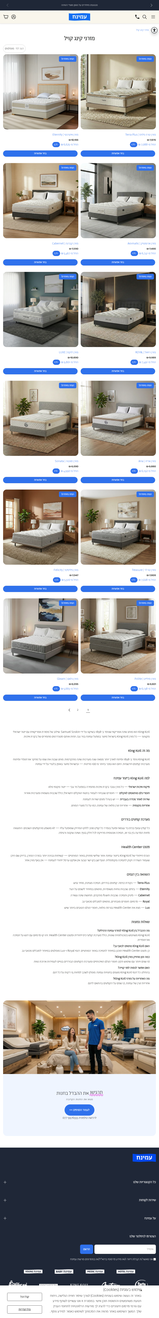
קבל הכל (24, 1297)
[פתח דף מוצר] (118, 91)
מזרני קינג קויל (142, 30)
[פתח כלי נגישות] (154, 30)
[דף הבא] (69, 710)
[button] (153, 17)
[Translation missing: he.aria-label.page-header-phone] (137, 17)
